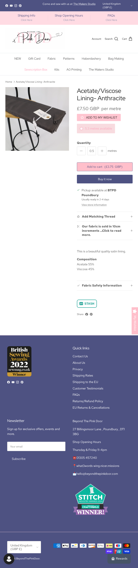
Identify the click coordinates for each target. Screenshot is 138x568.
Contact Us (80, 356)
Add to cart (105, 167)
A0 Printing (74, 69)
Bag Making (116, 59)
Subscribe (19, 459)
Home (8, 81)
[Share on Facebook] (86, 314)
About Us (79, 363)
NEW (17, 59)
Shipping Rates (83, 375)
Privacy (78, 369)
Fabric (52, 59)
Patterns (69, 59)
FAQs (76, 395)
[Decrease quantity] (81, 151)
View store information (94, 204)
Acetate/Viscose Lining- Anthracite (35, 81)
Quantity (84, 143)
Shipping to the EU (85, 382)
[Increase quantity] (102, 151)
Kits (56, 69)
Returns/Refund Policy (88, 401)
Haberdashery (91, 59)
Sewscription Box (35, 69)
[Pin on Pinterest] (91, 314)
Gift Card (34, 59)
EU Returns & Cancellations (91, 408)
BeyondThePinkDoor (28, 558)
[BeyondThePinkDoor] (35, 38)
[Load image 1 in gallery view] (37, 119)
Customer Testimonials (88, 388)
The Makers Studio (101, 69)
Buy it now (105, 179)
